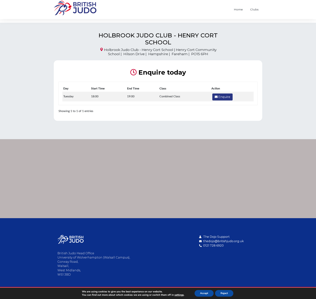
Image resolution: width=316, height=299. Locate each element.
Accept (204, 293)
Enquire (224, 97)
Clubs (254, 9)
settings (179, 295)
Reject (224, 293)
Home (238, 9)
